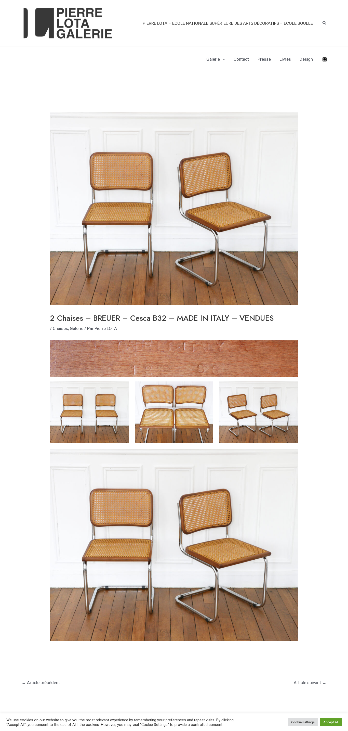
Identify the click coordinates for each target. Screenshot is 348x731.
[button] (324, 23)
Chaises (60, 328)
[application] (222, 59)
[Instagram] (324, 59)
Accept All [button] (331, 722)
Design (306, 59)
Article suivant (310, 682)
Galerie (213, 59)
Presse (264, 59)
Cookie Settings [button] (303, 722)
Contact (241, 59)
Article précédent (41, 682)
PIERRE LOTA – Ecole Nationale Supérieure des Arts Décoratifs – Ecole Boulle (228, 23)
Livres (285, 59)
